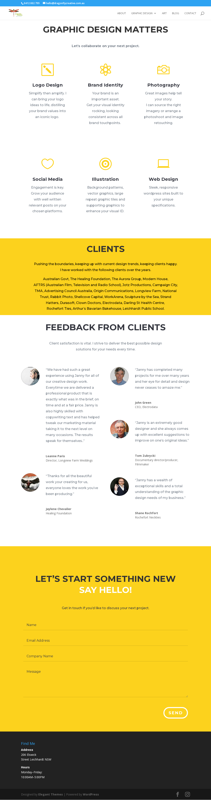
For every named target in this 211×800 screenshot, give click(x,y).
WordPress (91, 794)
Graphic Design (141, 13)
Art (164, 13)
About (121, 13)
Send (176, 712)
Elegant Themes (50, 794)
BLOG (175, 13)
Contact (190, 13)
